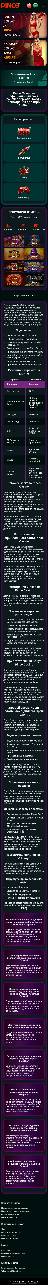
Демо (14, 243)
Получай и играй (11, 62)
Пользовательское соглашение (14, 1208)
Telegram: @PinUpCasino (12, 1271)
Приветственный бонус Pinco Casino (25, 352)
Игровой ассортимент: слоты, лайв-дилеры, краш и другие (24, 356)
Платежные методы (10, 1239)
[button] (43, 1274)
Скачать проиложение (11, 1232)
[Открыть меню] (44, 6)
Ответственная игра (10, 1214)
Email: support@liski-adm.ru (13, 1268)
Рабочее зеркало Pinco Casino (22, 339)
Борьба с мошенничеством (13, 1253)
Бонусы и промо (8, 1235)
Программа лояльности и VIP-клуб (24, 364)
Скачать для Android (24, 82)
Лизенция (5, 1250)
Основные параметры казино (21, 335)
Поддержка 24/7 (8, 1256)
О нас (3, 1229)
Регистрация (19, 1281)
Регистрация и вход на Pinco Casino (24, 348)
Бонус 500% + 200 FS (24, 295)
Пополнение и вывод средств (21, 361)
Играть (14, 239)
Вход (33, 1281)
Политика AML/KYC (9, 1217)
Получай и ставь (11, 35)
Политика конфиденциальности (15, 1211)
